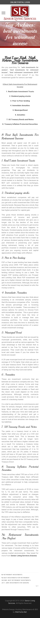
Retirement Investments (13, 574)
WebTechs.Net (21, 612)
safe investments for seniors (17, 583)
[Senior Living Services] (20, 12)
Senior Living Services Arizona (24, 556)
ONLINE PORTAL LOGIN (20, 2)
